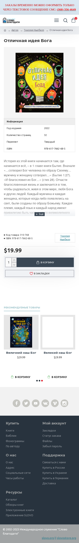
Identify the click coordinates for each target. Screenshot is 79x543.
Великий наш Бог (58, 352)
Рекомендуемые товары (22, 307)
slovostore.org (66, 538)
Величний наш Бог (21, 352)
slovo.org (48, 538)
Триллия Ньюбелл (34, 30)
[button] (37, 380)
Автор (15, 30)
